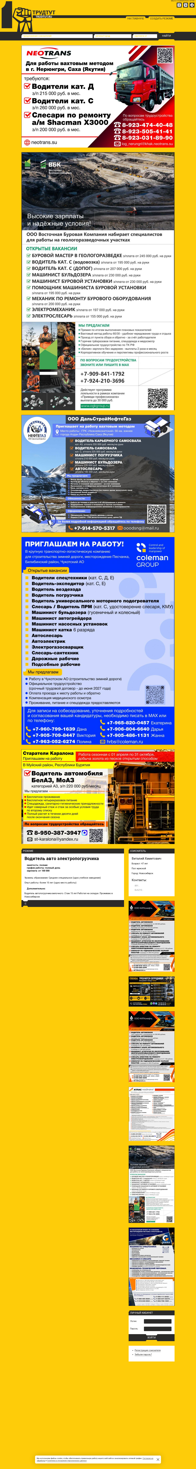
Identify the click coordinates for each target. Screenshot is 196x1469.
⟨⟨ (25, 903)
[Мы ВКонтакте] (185, 5)
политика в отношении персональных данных (67, 1461)
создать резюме (161, 18)
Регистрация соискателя (148, 1350)
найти (166, 35)
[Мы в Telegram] (192, 5)
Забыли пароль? (143, 1354)
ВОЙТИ (151, 1337)
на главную (135, 18)
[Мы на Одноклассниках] (179, 5)
